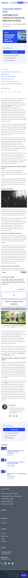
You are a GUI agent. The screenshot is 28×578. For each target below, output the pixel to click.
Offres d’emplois (5, 536)
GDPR (5, 572)
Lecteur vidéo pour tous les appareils (9, 493)
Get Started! (14, 52)
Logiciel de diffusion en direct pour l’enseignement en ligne (15, 451)
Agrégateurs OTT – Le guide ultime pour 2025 (17, 474)
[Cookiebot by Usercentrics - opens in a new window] (20, 272)
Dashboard (14, 2)
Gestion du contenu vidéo (7, 501)
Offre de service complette (7, 504)
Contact (3, 538)
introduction (21, 353)
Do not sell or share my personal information (14, 303)
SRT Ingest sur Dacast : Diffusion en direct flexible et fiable (16, 463)
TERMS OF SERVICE (16, 572)
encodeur (6, 382)
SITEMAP (22, 572)
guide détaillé (7, 355)
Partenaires (3, 541)
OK (14, 295)
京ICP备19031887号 (14, 576)
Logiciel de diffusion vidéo (7, 498)
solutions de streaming (6, 105)
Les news (3, 533)
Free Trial (20, 2)
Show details (21, 289)
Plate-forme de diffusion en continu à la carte (11, 496)
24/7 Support (4, 522)
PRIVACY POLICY (9, 572)
